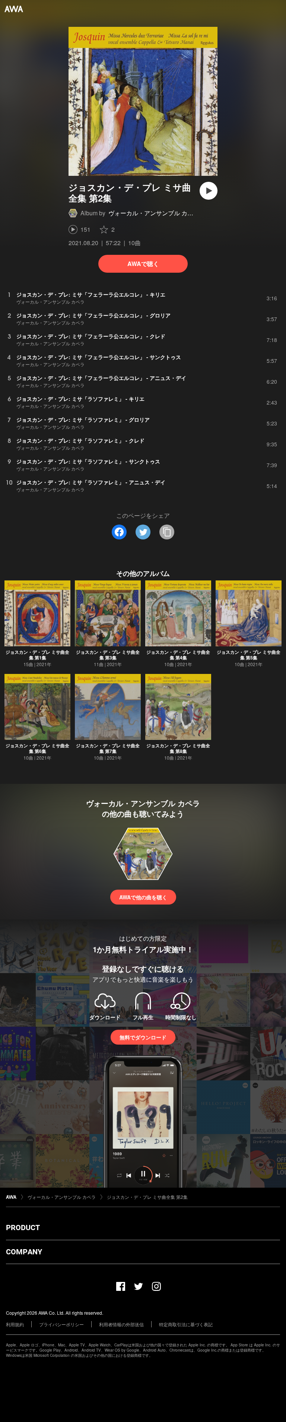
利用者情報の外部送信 (121, 1324)
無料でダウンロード (143, 1037)
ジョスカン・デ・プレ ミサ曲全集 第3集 (108, 655)
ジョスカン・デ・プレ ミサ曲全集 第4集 (178, 655)
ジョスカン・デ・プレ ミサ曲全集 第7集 (108, 748)
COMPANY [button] (24, 1251)
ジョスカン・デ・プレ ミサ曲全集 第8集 (178, 748)
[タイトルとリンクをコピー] (166, 532)
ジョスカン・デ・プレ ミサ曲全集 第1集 (37, 655)
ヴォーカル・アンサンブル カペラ (153, 213)
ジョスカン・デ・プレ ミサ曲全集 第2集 (147, 1197)
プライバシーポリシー (61, 1324)
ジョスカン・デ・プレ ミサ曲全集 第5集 (248, 655)
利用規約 (15, 1324)
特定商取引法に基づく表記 (186, 1324)
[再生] (208, 191)
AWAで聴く (143, 263)
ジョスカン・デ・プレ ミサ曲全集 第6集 (37, 748)
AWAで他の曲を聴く (143, 897)
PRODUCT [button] (23, 1227)
